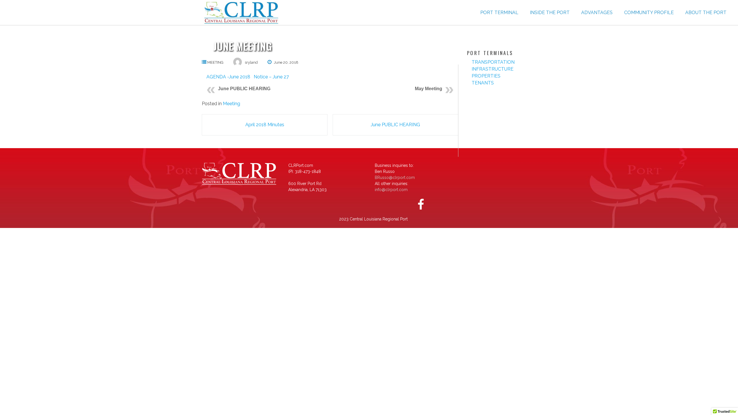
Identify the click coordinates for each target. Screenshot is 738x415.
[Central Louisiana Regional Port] (240, 12)
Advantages (597, 12)
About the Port (705, 12)
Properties (486, 76)
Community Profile (649, 12)
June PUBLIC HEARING (244, 88)
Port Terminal (499, 12)
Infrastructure (492, 69)
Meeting (215, 62)
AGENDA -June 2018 (228, 77)
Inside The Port (550, 12)
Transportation (493, 62)
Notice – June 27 (269, 77)
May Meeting (428, 88)
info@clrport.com (391, 189)
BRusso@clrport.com (395, 177)
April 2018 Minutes (264, 124)
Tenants (483, 83)
